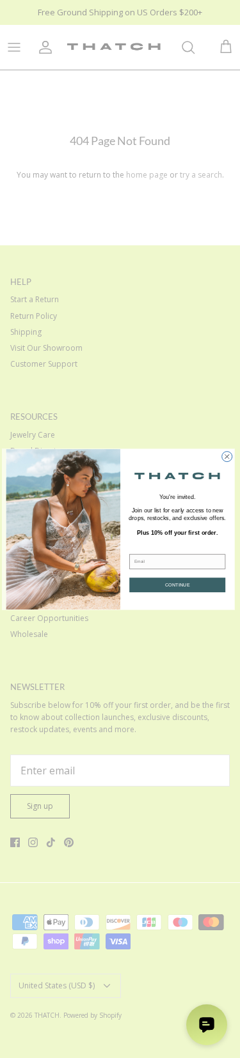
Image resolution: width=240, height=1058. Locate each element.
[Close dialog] (226, 456)
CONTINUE (176, 584)
